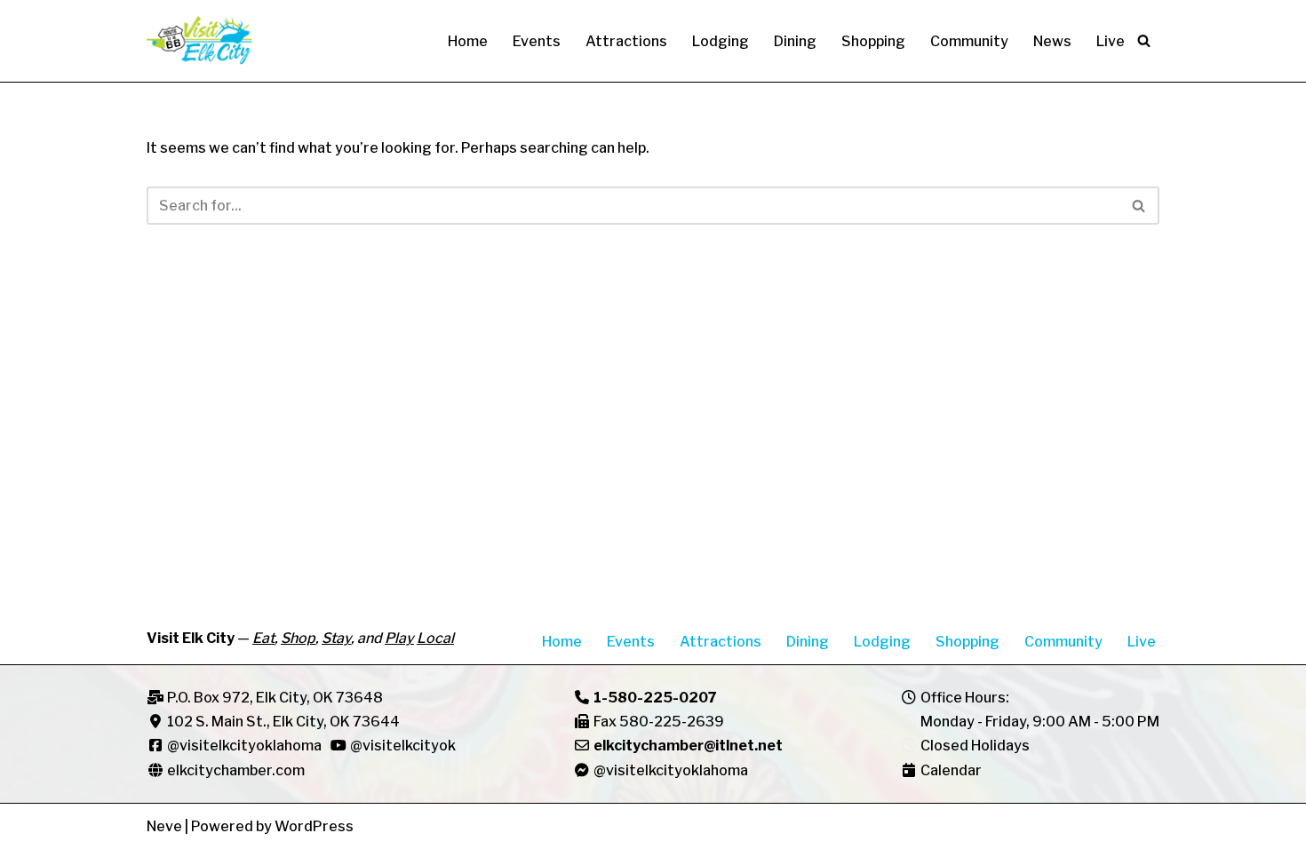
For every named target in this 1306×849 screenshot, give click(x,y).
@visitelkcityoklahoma (244, 745)
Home (468, 41)
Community (969, 41)
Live (1110, 41)
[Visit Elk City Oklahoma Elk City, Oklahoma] (200, 41)
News (1052, 41)
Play (399, 638)
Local (435, 638)
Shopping (873, 41)
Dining (795, 41)
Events (537, 41)
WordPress (314, 826)
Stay (336, 638)
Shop (298, 638)
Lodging (720, 41)
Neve (164, 826)
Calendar (951, 770)
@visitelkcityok (401, 745)
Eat (263, 638)
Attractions (626, 41)
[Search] (1144, 40)
